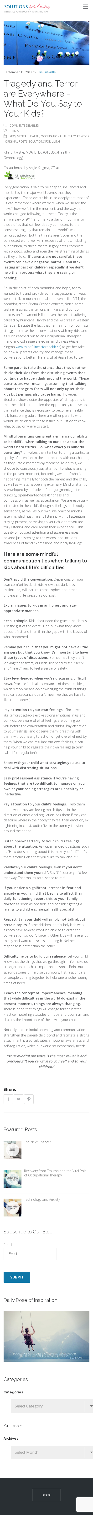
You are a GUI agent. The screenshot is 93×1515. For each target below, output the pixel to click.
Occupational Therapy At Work (65, 136)
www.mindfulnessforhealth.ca (38, 347)
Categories (13, 1392)
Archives (11, 1438)
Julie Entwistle (46, 72)
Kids (13, 136)
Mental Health (28, 136)
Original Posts (16, 141)
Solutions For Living (44, 141)
